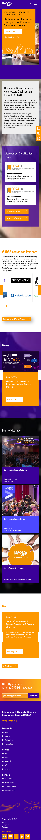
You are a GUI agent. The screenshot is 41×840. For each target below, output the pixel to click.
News (6, 757)
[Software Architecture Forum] (20, 507)
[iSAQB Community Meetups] (20, 556)
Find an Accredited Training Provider (14, 319)
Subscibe (33, 695)
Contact (7, 732)
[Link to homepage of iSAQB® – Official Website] (7, 3)
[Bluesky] (27, 836)
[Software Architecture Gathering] (20, 458)
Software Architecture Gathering (15, 470)
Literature (7, 769)
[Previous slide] (39, 290)
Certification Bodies (10, 790)
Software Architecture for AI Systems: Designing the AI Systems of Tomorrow (20, 624)
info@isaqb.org (9, 720)
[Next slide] (1, 290)
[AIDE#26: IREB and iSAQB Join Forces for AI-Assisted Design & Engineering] (20, 361)
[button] (3, 836)
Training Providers (10, 782)
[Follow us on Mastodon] (22, 836)
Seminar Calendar (10, 31)
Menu (31, 4)
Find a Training (9, 779)
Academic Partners (10, 786)
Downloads (8, 761)
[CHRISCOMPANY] (20, 280)
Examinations (9, 744)
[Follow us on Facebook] (16, 836)
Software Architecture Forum (14, 519)
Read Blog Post (12, 652)
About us (7, 736)
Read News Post (12, 399)
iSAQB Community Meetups (14, 568)
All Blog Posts (7, 666)
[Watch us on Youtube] (10, 836)
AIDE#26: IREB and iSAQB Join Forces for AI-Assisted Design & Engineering (18, 384)
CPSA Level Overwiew (13, 211)
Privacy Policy (5, 825)
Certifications (9, 37)
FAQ (6, 765)
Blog (6, 753)
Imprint (4, 822)
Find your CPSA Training (13, 218)
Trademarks (5, 827)
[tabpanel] (20, 287)
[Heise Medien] (20, 295)
